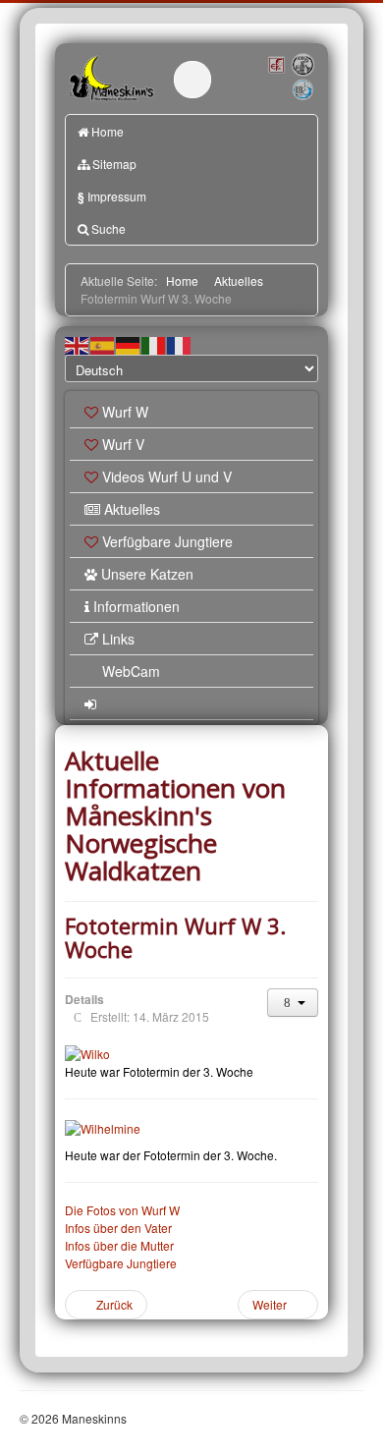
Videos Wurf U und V (167, 476)
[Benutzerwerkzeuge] (292, 1002)
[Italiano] (154, 344)
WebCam (131, 671)
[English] (77, 344)
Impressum (112, 196)
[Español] (103, 344)
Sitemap (114, 163)
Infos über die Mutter (119, 1245)
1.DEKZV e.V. (302, 65)
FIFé (276, 64)
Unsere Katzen (147, 574)
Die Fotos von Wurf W (122, 1210)
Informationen (136, 606)
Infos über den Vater (118, 1227)
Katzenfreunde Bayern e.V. (292, 81)
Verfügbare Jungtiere (167, 541)
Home (107, 131)
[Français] (179, 344)
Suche (108, 228)
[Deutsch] (128, 344)
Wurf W (125, 411)
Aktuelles (132, 509)
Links (118, 638)
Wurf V (123, 444)
